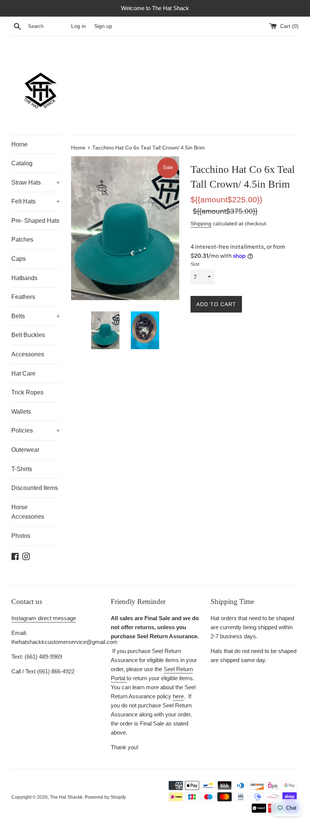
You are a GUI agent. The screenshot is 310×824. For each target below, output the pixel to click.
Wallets (21, 411)
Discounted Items (34, 488)
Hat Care (23, 373)
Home (19, 144)
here (178, 696)
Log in (78, 26)
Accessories (27, 354)
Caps (18, 259)
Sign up (103, 26)
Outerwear (25, 450)
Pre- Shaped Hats (35, 220)
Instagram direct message (43, 618)
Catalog (22, 163)
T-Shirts (21, 469)
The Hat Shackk (66, 797)
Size (195, 264)
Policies (35, 430)
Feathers (23, 297)
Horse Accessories (27, 512)
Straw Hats (35, 182)
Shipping (201, 223)
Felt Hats (35, 201)
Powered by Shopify (105, 797)
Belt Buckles (28, 335)
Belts (35, 316)
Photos (20, 536)
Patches (22, 239)
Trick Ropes (27, 392)
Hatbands (24, 278)
